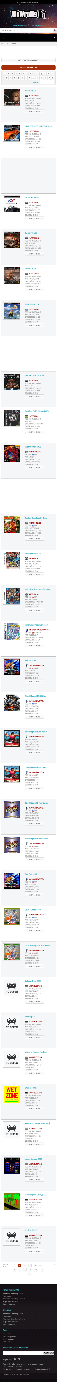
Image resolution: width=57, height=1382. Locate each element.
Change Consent (41, 1369)
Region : (33, 98)
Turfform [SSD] (31, 1230)
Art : (29, 101)
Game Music (7, 1342)
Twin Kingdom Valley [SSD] (35, 1195)
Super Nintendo (34, 452)
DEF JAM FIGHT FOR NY (34, 376)
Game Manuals (8, 1339)
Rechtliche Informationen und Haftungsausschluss (23, 1364)
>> (29, 1274)
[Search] (55, 30)
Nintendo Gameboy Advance (14, 1299)
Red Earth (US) (31, 874)
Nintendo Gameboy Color (38, 630)
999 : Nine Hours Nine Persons (37, 589)
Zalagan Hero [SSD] (33, 981)
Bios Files (6, 1334)
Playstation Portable (10, 1301)
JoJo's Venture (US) (33, 910)
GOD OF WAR (30, 269)
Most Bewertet (28, 67)
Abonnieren (49, 1353)
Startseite (5, 44)
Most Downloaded (28, 60)
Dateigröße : (33, 103)
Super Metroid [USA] (33, 447)
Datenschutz (8, 1367)
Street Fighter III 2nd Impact (36, 732)
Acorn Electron (35, 986)
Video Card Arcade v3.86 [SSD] (37, 1124)
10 (36, 1270)
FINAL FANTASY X (32, 304)
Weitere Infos (34, 111)
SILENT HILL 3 (30, 91)
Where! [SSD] (30, 1017)
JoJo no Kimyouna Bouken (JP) (37, 945)
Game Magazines (9, 1336)
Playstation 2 (33, 95)
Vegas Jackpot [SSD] (33, 1159)
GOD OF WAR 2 (31, 233)
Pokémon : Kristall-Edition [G (36, 625)
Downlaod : (32, 106)
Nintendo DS (33, 558)
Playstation (33, 416)
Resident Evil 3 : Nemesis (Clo (37, 411)
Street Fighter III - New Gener (36, 803)
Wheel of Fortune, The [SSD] (36, 1052)
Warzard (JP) (30, 661)
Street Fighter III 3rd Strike (35, 696)
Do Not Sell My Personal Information (17, 1369)
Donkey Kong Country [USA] (36, 518)
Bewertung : (31, 108)
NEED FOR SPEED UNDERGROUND (38, 126)
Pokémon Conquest (33, 554)
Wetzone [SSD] (31, 1088)
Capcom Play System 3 (36, 665)
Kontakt (19, 1367)
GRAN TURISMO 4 (32, 198)
